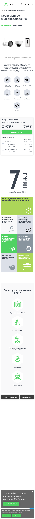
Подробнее (16, 515)
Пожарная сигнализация (10, 397)
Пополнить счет (25, 4)
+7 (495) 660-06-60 (32, 4)
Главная (3, 10)
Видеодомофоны (17, 25)
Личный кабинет (28, 4)
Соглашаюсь (6, 515)
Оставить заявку (15, 132)
